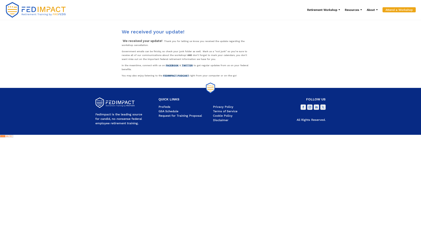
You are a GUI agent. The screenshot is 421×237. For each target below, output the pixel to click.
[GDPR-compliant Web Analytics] (6, 136)
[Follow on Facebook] (303, 107)
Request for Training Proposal (180, 115)
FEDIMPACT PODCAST (176, 75)
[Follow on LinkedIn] (316, 107)
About (371, 10)
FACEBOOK (172, 65)
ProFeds (164, 106)
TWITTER (187, 65)
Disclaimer (220, 120)
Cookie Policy (223, 115)
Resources (352, 10)
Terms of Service (225, 111)
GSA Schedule (168, 111)
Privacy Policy (223, 106)
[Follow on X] (323, 107)
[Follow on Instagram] (309, 107)
